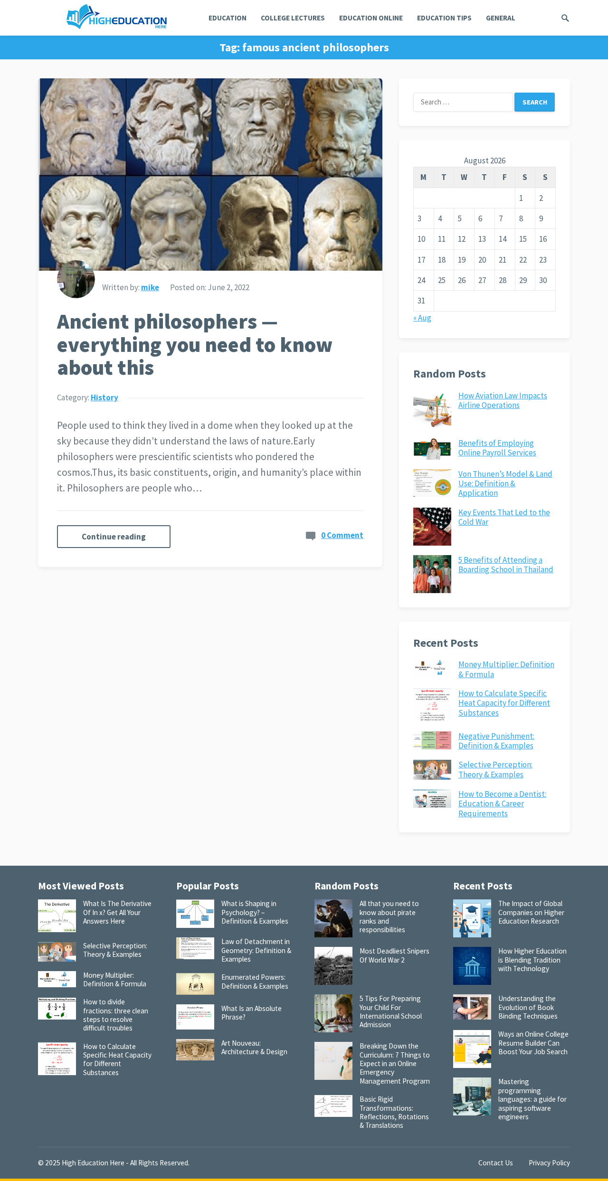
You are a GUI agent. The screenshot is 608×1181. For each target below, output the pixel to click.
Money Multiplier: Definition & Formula (506, 669)
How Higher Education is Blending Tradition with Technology (532, 959)
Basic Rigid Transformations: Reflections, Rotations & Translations (394, 1112)
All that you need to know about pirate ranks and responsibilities (389, 916)
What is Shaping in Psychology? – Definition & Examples (254, 912)
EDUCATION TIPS (444, 17)
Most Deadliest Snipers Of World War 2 (394, 955)
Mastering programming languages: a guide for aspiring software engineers (532, 1099)
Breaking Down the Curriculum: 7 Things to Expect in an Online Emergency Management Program (395, 1063)
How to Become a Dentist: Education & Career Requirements (502, 804)
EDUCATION (228, 17)
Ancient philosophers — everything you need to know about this (194, 344)
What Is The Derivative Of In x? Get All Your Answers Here (117, 912)
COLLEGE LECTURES (293, 17)
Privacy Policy (549, 1162)
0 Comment (342, 535)
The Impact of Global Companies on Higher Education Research (531, 912)
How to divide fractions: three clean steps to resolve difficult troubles (115, 1014)
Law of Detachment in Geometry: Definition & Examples (256, 950)
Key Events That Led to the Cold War (504, 517)
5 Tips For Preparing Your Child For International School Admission (391, 1011)
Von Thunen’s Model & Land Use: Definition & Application (505, 484)
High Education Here (93, 1162)
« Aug (422, 317)
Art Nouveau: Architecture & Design (254, 1047)
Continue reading (114, 536)
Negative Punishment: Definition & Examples (496, 741)
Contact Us (495, 1162)
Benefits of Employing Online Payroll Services (497, 448)
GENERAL (500, 17)
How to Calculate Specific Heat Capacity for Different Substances (504, 703)
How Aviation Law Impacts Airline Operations (502, 400)
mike (150, 287)
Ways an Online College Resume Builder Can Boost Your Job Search (533, 1043)
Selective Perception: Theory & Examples (495, 769)
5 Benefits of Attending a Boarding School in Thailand (505, 565)
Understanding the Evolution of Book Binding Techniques (528, 1007)
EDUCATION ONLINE (371, 17)
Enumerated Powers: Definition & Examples (254, 981)
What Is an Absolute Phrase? (251, 1012)
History (104, 397)
